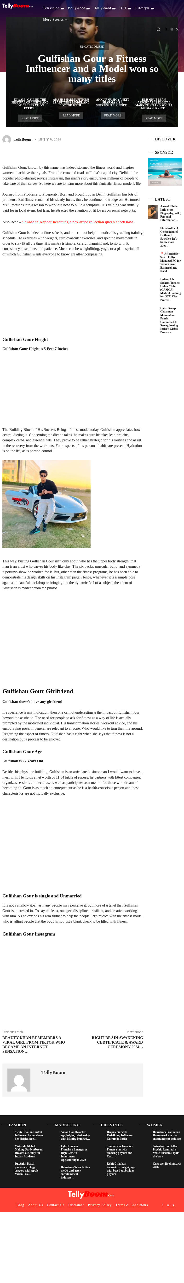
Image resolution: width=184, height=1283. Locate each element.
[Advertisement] (72, 296)
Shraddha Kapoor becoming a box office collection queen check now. (78, 222)
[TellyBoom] (7, 139)
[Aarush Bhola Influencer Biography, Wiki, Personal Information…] (153, 212)
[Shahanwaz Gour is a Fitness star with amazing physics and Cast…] (99, 1149)
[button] (158, 29)
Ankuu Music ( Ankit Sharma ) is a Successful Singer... (112, 102)
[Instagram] (172, 29)
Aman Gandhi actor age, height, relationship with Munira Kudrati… (75, 1135)
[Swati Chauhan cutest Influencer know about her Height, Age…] (7, 1135)
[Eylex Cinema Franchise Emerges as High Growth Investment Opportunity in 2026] (53, 1149)
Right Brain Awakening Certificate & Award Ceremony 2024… (117, 1042)
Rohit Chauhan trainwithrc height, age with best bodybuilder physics (121, 1169)
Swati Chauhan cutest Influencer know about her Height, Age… (29, 1135)
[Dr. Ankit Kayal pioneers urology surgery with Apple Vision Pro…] (7, 1167)
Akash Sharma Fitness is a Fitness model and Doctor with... (71, 102)
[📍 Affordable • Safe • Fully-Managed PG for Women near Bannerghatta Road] (153, 259)
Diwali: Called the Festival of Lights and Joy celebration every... (30, 104)
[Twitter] (177, 29)
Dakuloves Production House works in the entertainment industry (167, 1135)
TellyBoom (22, 139)
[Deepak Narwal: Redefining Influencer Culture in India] (99, 1135)
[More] (121, 153)
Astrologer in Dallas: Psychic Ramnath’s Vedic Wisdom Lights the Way (166, 1151)
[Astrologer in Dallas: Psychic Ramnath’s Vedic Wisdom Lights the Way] (145, 1149)
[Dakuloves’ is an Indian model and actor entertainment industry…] (53, 1171)
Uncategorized (92, 46)
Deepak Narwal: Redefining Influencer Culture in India (120, 1135)
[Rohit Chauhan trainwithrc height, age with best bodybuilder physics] (99, 1167)
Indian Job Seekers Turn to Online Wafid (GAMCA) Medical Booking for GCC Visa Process (170, 289)
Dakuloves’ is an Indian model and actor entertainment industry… (75, 1172)
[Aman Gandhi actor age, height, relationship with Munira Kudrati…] (53, 1135)
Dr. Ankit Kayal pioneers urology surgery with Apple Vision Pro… (26, 1169)
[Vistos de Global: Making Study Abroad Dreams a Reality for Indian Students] (7, 1149)
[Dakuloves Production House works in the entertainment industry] (145, 1135)
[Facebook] (166, 29)
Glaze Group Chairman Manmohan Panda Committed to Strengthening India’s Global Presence (169, 320)
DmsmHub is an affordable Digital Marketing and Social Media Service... (154, 104)
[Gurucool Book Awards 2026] (145, 1167)
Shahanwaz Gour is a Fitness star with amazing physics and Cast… (120, 1151)
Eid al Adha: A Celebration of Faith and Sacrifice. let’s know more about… (169, 237)
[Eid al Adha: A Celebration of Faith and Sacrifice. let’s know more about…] (153, 234)
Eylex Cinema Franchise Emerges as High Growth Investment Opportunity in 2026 (74, 1153)
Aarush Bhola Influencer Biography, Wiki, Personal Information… (170, 213)
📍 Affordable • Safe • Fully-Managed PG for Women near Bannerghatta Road (170, 262)
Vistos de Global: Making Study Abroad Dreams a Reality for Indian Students (29, 1151)
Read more (30, 118)
